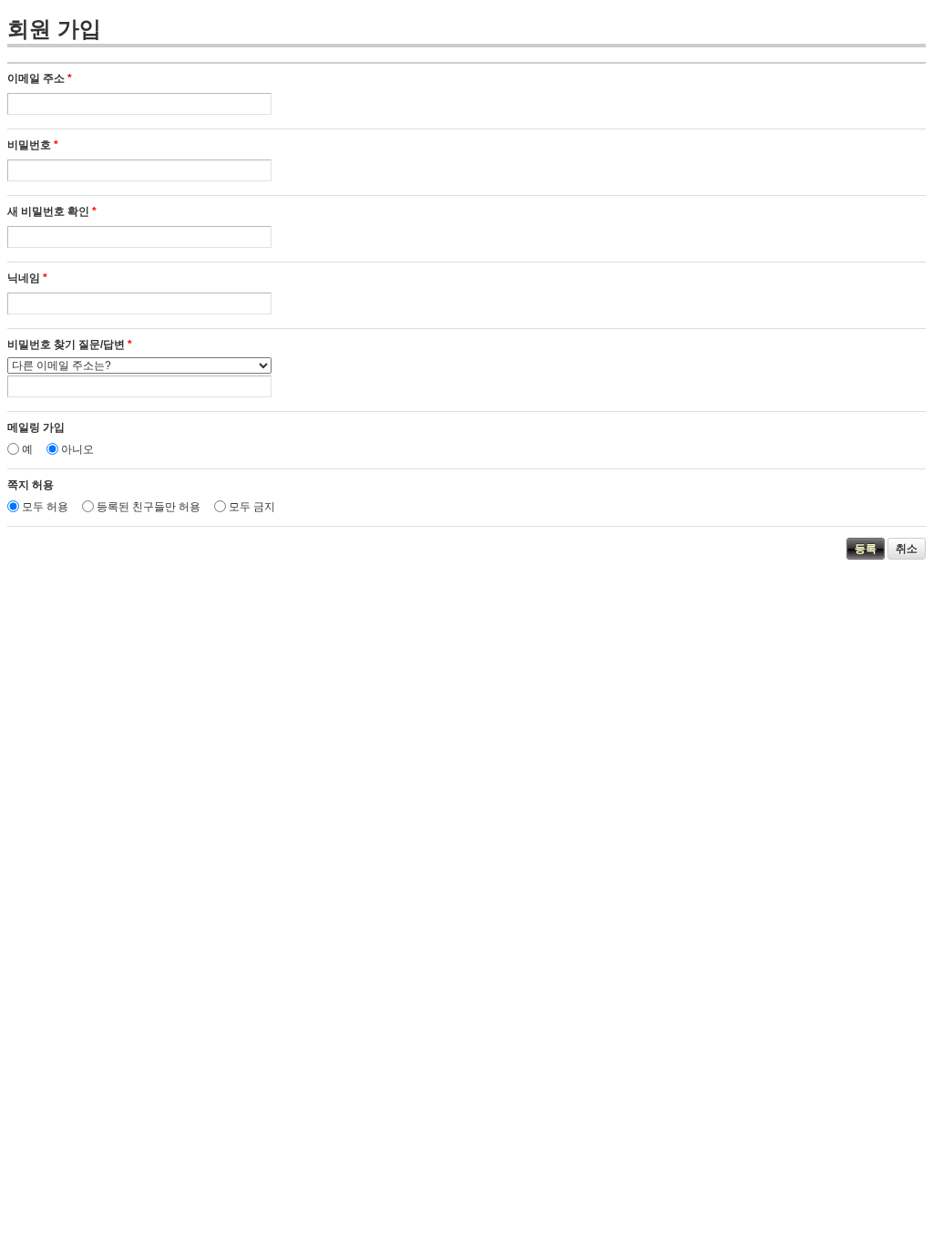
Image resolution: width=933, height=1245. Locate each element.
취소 (907, 548)
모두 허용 (45, 506)
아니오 (77, 449)
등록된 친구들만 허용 (148, 506)
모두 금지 (252, 506)
